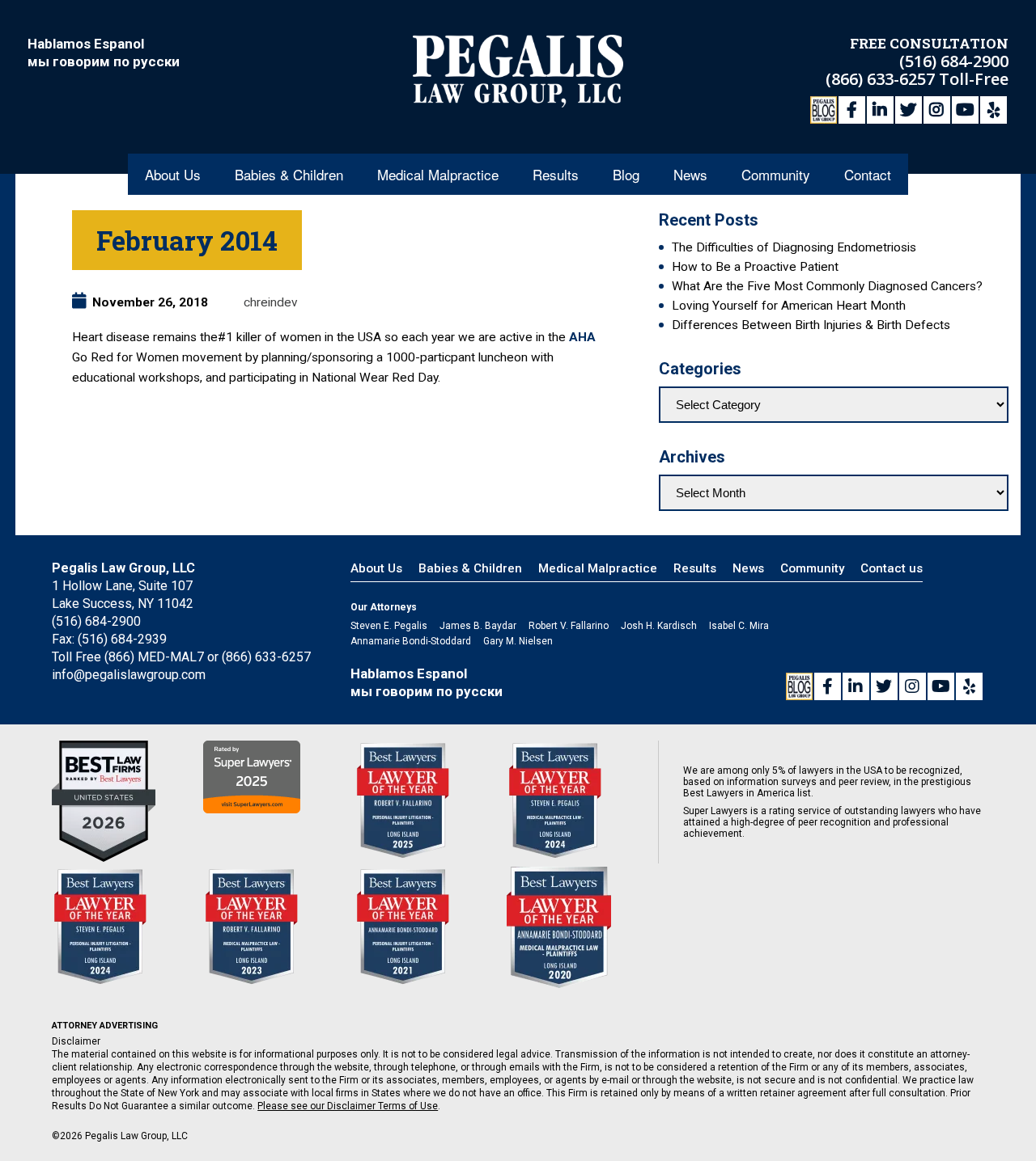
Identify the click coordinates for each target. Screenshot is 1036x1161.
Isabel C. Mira (739, 625)
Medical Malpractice (438, 174)
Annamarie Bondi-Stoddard (410, 641)
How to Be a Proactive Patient (755, 267)
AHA (582, 337)
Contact (867, 174)
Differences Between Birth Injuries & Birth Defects (811, 325)
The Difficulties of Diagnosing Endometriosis (794, 247)
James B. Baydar (477, 625)
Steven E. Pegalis (388, 625)
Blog (626, 174)
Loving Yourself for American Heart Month (789, 305)
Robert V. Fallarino (569, 625)
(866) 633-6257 (882, 79)
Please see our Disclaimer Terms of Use (347, 1106)
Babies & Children (289, 174)
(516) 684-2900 (953, 61)
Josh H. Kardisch (659, 625)
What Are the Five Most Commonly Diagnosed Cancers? (827, 286)
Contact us (891, 568)
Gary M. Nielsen (518, 641)
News (690, 174)
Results (556, 174)
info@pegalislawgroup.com (129, 674)
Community (775, 174)
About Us (173, 174)
